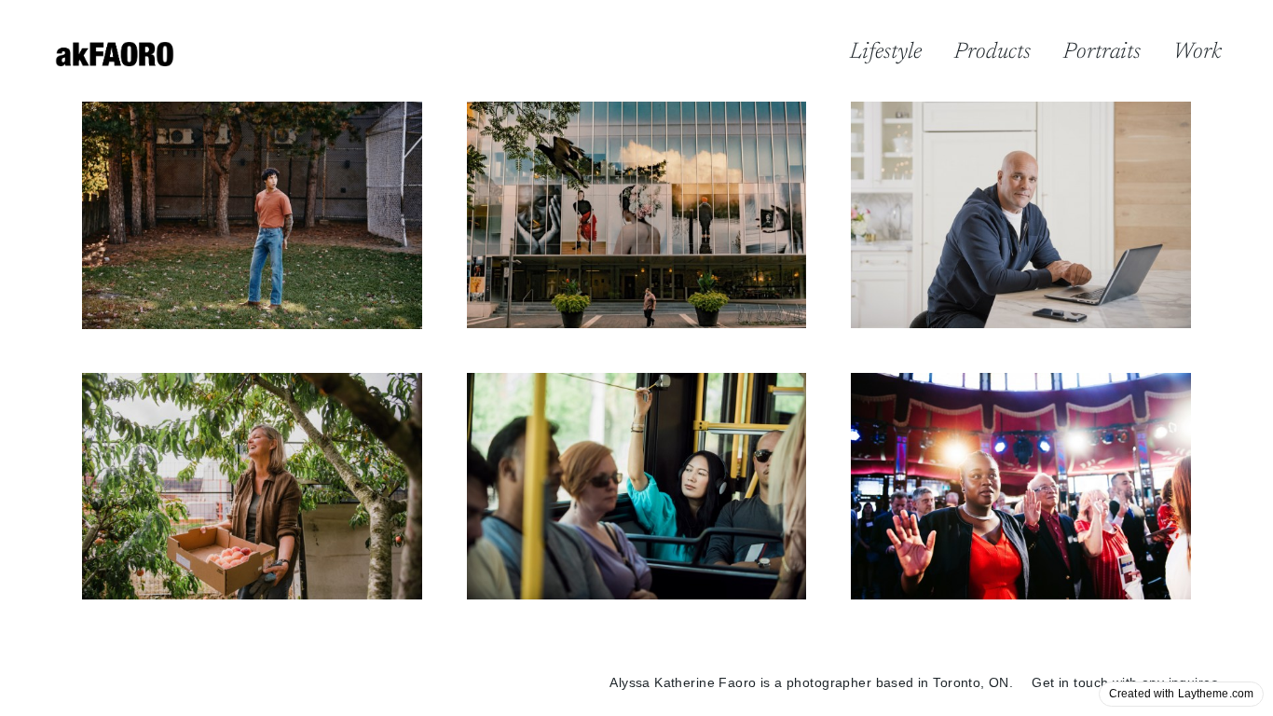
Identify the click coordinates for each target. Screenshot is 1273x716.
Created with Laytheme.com (1181, 693)
